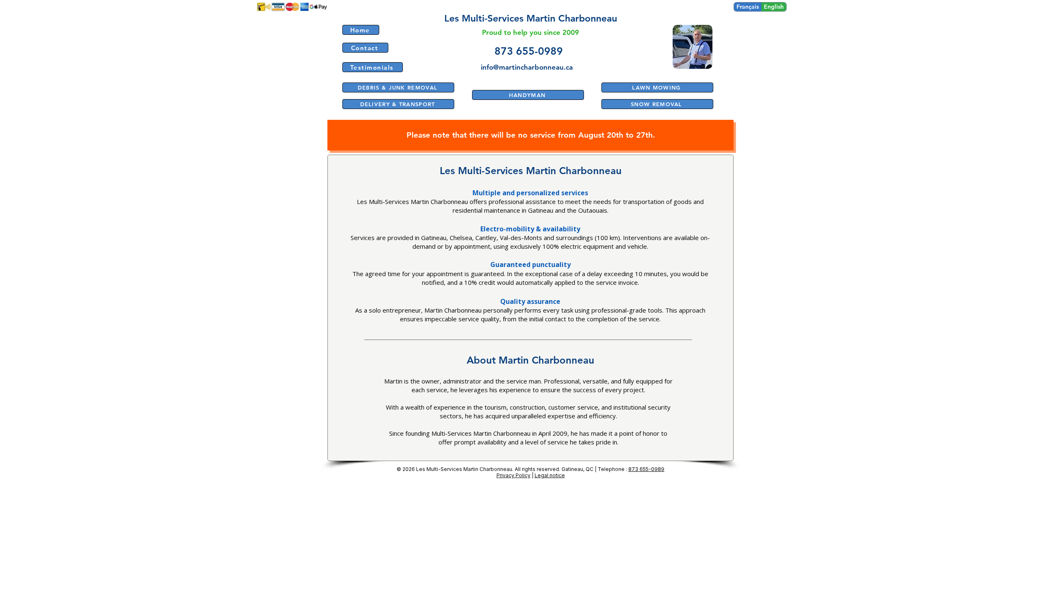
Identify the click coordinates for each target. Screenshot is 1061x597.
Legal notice (550, 475)
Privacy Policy (513, 475)
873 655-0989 (646, 469)
